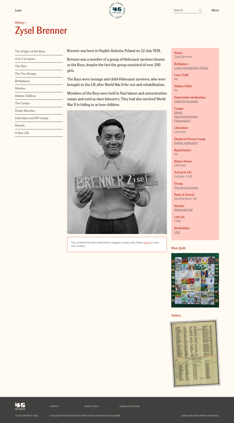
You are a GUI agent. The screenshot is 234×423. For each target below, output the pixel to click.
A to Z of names (25, 59)
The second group (186, 188)
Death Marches (25, 111)
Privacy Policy (91, 406)
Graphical (213, 415)
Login (18, 10)
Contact (54, 406)
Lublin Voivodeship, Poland (191, 68)
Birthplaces (22, 81)
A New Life (22, 133)
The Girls (21, 66)
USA (177, 232)
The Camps (22, 103)
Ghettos (20, 88)
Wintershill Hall (183, 210)
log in (147, 242)
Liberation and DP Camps (31, 118)
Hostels (20, 125)
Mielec (178, 112)
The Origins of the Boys (30, 51)
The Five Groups (25, 74)
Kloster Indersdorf (186, 143)
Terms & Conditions (129, 406)
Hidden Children (25, 96)
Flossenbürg (182, 121)
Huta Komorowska (186, 101)
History (19, 23)
